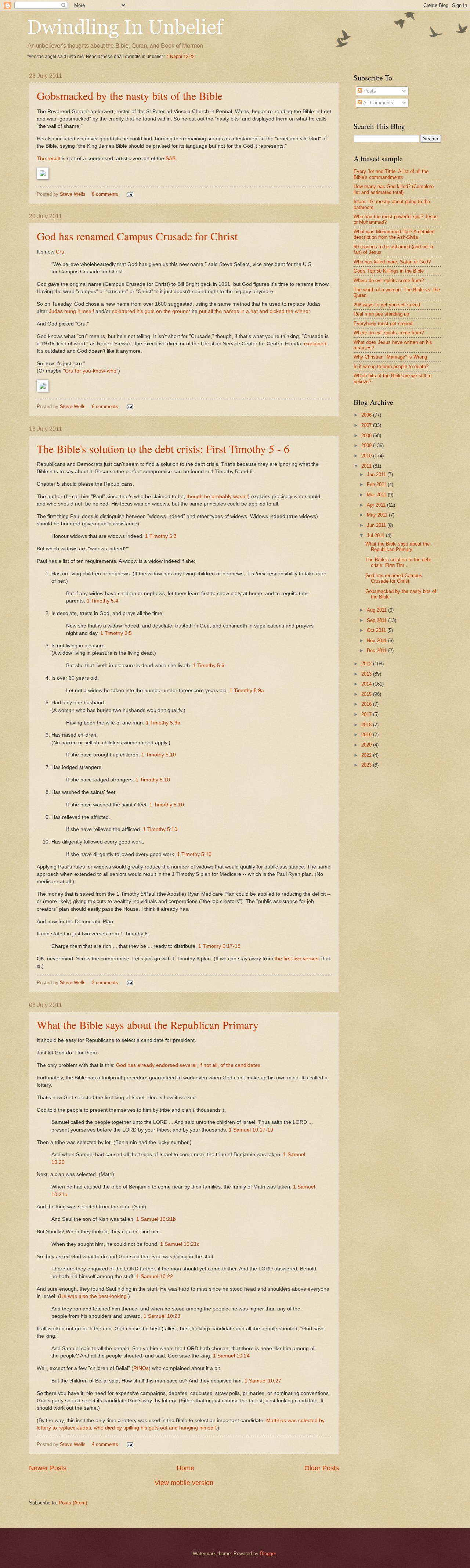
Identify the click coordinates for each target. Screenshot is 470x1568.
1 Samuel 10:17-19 (251, 1130)
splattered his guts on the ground (150, 311)
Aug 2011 (377, 610)
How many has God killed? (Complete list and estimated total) (394, 189)
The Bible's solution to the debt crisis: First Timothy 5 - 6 (163, 448)
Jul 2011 (376, 535)
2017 (367, 714)
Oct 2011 (377, 630)
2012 (367, 663)
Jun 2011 (377, 525)
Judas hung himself (71, 311)
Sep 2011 (377, 620)
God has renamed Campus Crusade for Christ (137, 236)
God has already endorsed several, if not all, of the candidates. (189, 1065)
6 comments (105, 406)
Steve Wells (73, 194)
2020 (367, 745)
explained (315, 343)
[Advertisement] (412, 827)
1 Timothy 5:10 (158, 755)
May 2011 (378, 515)
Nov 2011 (377, 640)
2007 (367, 425)
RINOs (141, 1368)
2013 (367, 674)
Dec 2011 (377, 650)
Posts (369, 91)
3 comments (105, 982)
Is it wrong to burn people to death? (391, 366)
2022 (367, 755)
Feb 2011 (377, 484)
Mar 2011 (377, 494)
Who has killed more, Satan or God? (392, 262)
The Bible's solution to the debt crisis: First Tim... (398, 562)
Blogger (268, 1553)
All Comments (377, 102)
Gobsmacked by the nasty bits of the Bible (130, 95)
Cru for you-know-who (90, 371)
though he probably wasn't (217, 496)
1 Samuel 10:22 (154, 1276)
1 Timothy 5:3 (161, 536)
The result (48, 158)
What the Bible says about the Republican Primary (147, 1024)
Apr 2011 (377, 505)
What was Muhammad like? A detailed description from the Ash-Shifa (394, 234)
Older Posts (321, 1468)
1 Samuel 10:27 (263, 1381)
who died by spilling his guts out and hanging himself (155, 1428)
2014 (367, 684)
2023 (367, 765)
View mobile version (184, 1482)
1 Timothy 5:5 (116, 633)
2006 (367, 415)
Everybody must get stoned (383, 323)
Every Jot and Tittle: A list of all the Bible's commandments (391, 174)
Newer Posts (47, 1468)
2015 (367, 694)
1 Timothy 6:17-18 (219, 946)
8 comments (105, 194)
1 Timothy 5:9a (246, 690)
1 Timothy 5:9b (163, 723)
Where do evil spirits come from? (389, 280)
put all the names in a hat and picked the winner (254, 311)
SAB (171, 158)
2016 (367, 704)
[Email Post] (129, 194)
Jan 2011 (377, 474)
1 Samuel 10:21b (156, 1219)
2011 (367, 466)
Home (185, 1468)
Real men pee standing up (381, 314)
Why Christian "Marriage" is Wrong (390, 357)
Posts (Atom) (73, 1503)
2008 (367, 435)
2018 (367, 724)
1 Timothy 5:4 (102, 601)
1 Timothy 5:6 (208, 665)
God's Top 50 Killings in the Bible (389, 271)
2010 (367, 455)
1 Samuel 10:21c (179, 1244)
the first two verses (296, 958)
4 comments (105, 1444)
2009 (367, 445)
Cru (60, 252)
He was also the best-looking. (94, 1296)
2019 (367, 734)
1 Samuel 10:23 (162, 1316)
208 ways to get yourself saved (387, 305)
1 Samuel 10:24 (231, 1356)
